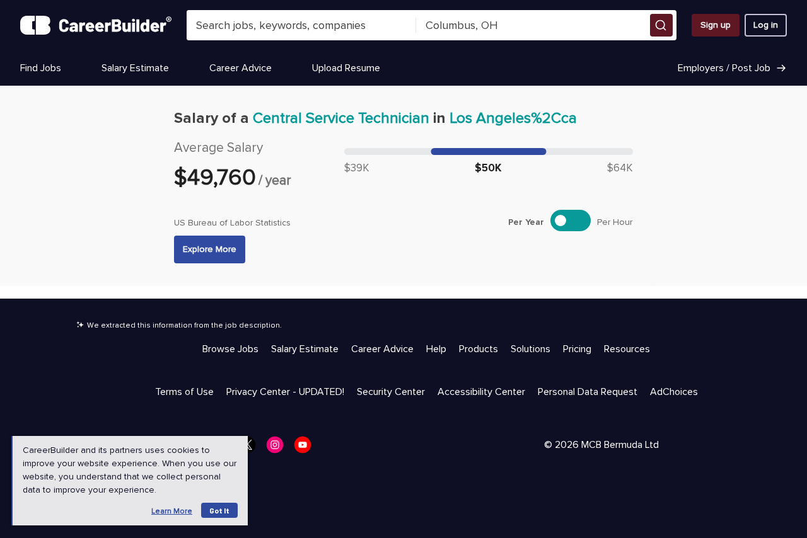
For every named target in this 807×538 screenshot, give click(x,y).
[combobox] (302, 25)
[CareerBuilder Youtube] (306, 448)
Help (436, 349)
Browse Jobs (230, 349)
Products (478, 349)
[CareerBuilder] (95, 25)
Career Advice (240, 68)
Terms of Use (184, 392)
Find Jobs (40, 68)
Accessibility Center (481, 392)
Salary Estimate (135, 68)
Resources (627, 349)
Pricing (577, 349)
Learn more (171, 511)
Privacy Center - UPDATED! (285, 392)
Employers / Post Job (724, 68)
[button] (661, 25)
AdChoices (674, 392)
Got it (219, 510)
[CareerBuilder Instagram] (279, 448)
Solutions (530, 349)
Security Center (391, 392)
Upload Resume (346, 68)
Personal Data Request (587, 392)
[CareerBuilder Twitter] (251, 448)
